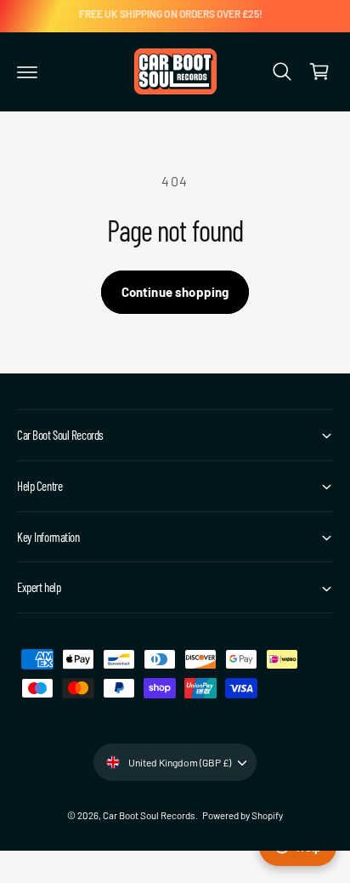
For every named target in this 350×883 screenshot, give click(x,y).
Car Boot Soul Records (149, 815)
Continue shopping (175, 291)
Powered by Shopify (242, 815)
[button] (27, 71)
